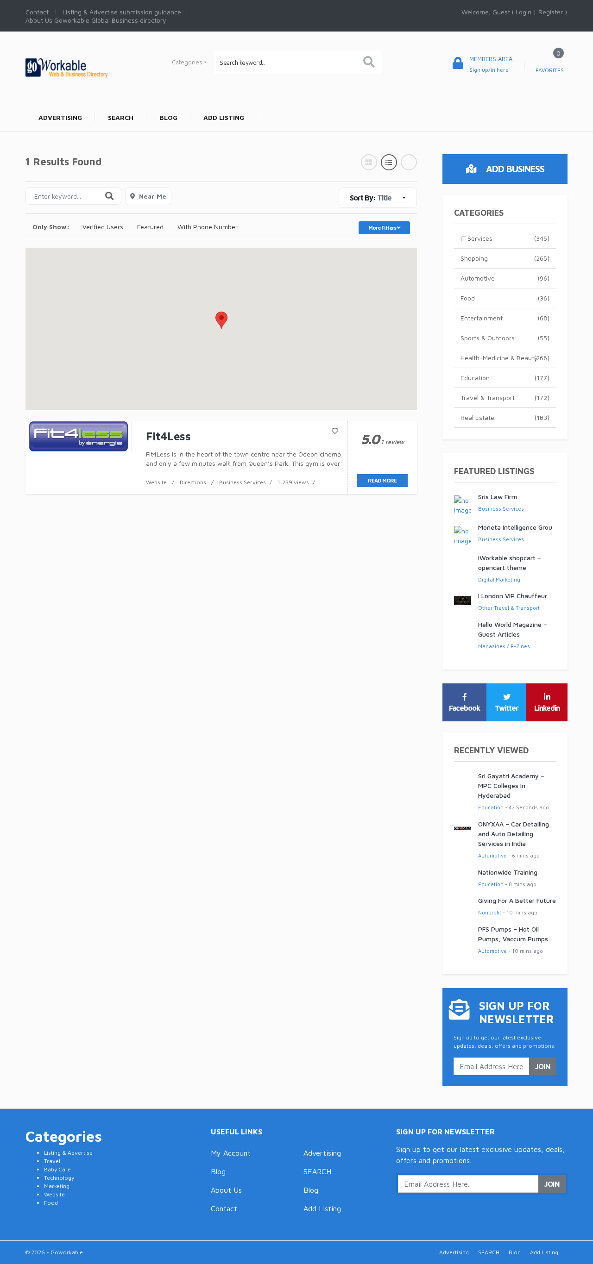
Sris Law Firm (497, 497)
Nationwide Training (507, 872)
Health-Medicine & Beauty (505, 358)
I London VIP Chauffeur (512, 596)
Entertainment (505, 318)
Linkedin (547, 708)
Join (542, 1066)
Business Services (242, 482)
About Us (226, 1190)
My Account (231, 1153)
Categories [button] (187, 62)
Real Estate (505, 417)
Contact (224, 1208)
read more (382, 480)
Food (505, 298)
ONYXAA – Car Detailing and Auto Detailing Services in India (513, 833)
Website (156, 482)
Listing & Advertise (68, 1152)
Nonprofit (489, 912)
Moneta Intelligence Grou (515, 527)
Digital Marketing (499, 579)
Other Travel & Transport (509, 608)
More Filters (382, 227)
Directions (193, 482)
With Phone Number (207, 227)
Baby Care (57, 1169)
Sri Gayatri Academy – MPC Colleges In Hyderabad (511, 785)
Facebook (464, 708)
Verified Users (102, 227)
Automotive (505, 278)
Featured (150, 227)
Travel (52, 1161)
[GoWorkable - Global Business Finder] (88, 67)
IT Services (505, 238)
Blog (218, 1171)
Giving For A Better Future (517, 900)
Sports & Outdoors (505, 338)
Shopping (505, 258)
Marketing (56, 1186)
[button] (221, 320)
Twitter (506, 708)
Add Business (514, 168)
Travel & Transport (505, 397)
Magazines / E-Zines (504, 646)
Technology (59, 1177)
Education (505, 378)
